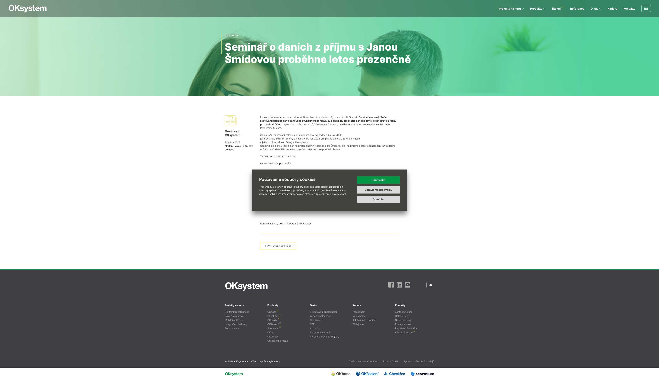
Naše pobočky (403, 320)
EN (646, 8)
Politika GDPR (390, 361)
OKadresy (273, 336)
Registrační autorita (406, 328)
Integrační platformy (236, 324)
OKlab (270, 332)
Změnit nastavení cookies (363, 361)
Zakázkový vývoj (234, 315)
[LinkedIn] (399, 286)
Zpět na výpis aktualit (278, 246)
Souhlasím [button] (378, 180)
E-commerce (232, 328)
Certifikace (316, 320)
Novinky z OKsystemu (233, 133)
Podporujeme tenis (320, 332)
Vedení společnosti (320, 315)
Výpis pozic (359, 315)
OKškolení (273, 324)
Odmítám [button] (378, 199)
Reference (577, 8)
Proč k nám (358, 311)
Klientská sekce (404, 332)
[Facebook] (391, 286)
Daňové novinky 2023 (272, 223)
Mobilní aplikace (234, 320)
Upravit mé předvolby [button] (378, 189)
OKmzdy (248, 145)
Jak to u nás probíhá (363, 320)
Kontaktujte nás (403, 311)
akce (238, 145)
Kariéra (612, 8)
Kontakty (629, 8)
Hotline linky (402, 315)
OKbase (229, 149)
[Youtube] (407, 286)
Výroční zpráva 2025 (321, 336)
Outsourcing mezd (277, 340)
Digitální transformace (237, 311)
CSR (312, 324)
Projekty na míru (510, 8)
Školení (556, 8)
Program (292, 223)
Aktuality (315, 328)
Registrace (305, 223)
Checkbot (272, 315)
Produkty (536, 8)
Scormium (273, 328)
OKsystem (27, 9)
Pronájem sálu (403, 324)
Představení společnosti (323, 311)
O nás (594, 8)
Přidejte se (358, 324)
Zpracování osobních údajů (419, 361)
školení (229, 145)
